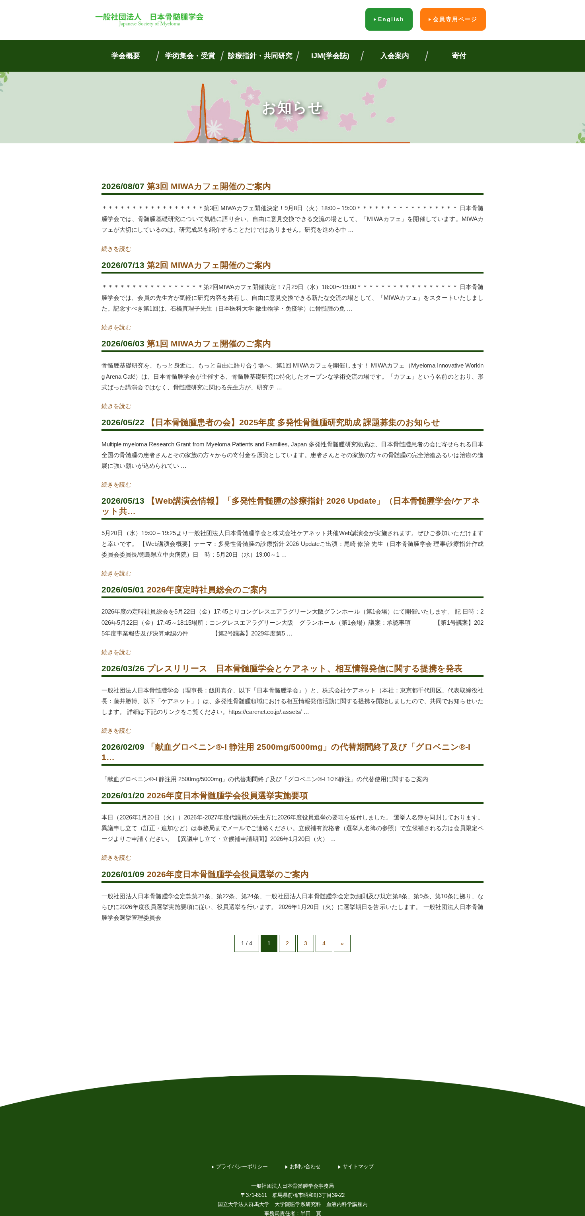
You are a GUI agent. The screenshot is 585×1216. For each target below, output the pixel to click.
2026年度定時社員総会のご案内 (207, 589)
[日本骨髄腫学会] (149, 20)
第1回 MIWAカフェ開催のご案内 (209, 343)
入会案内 (394, 56)
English (391, 19)
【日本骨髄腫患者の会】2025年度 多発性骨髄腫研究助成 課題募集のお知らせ (293, 422)
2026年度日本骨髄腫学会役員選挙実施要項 (227, 795)
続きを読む (116, 248)
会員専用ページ (455, 19)
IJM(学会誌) (330, 56)
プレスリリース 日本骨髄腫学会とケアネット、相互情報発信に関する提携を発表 (304, 668)
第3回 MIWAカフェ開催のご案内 (209, 186)
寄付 (459, 56)
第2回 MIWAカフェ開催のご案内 (209, 265)
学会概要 (125, 56)
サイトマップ (358, 1166)
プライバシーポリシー (242, 1166)
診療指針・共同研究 (260, 56)
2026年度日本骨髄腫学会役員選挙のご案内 (228, 874)
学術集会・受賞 (190, 56)
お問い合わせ (305, 1166)
